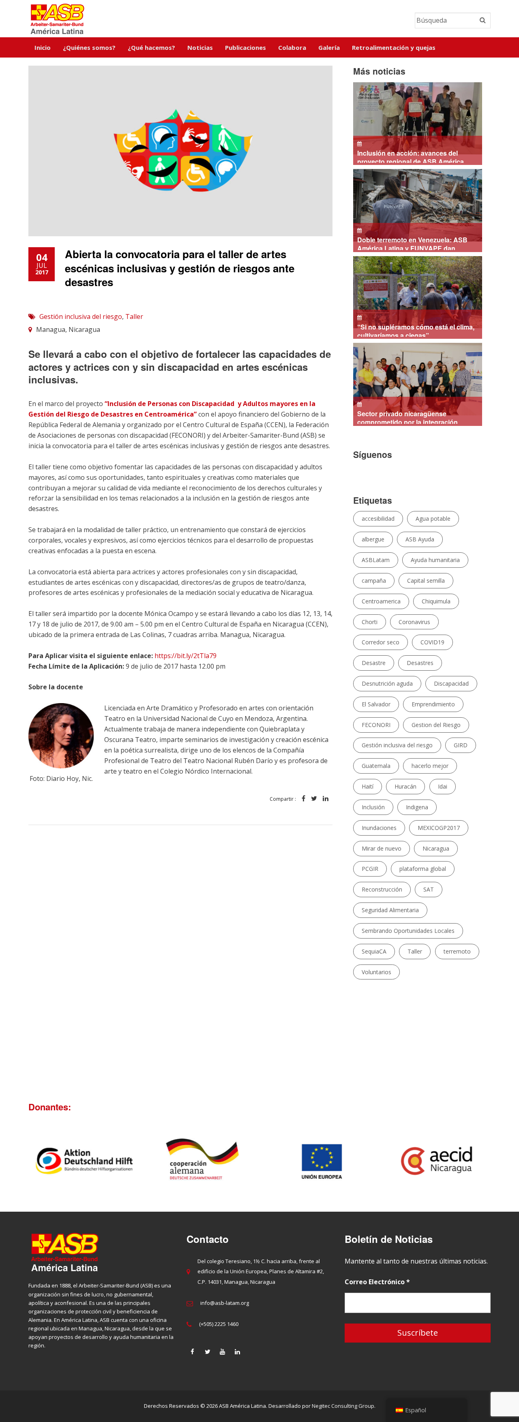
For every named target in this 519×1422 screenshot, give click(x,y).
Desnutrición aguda (387, 683)
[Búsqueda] (483, 20)
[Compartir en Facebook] (303, 798)
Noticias (200, 47)
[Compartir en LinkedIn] (325, 798)
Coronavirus (414, 622)
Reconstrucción (382, 889)
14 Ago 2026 (412, 156)
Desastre (374, 663)
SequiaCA (374, 951)
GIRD (461, 745)
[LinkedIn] (238, 1351)
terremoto (457, 951)
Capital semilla (426, 580)
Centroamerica (381, 601)
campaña (374, 580)
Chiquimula (436, 601)
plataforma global (422, 868)
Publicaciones (245, 47)
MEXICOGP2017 (439, 828)
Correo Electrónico (377, 1281)
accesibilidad (378, 518)
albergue (373, 539)
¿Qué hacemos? (151, 47)
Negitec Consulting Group (343, 1405)
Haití (367, 786)
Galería (329, 47)
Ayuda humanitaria (435, 560)
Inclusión (373, 807)
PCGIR (370, 868)
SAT (428, 889)
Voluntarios (376, 972)
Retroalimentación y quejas (393, 47)
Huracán (405, 786)
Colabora (292, 47)
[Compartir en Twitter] (314, 798)
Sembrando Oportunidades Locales (408, 930)
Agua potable (433, 518)
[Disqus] (180, 957)
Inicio (42, 47)
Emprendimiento (433, 704)
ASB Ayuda (419, 539)
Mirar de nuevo (381, 848)
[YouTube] (223, 1351)
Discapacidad (451, 683)
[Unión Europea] (319, 1161)
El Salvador (376, 704)
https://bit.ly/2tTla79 (185, 655)
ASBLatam (376, 560)
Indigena (417, 807)
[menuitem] (42, 47)
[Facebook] (193, 1351)
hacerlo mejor (430, 766)
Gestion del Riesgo (436, 725)
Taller (134, 316)
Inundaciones (379, 828)
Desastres (420, 663)
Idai (442, 786)
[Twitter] (208, 1351)
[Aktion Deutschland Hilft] (81, 1161)
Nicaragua (435, 848)
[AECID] (438, 1161)
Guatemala (376, 766)
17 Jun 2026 (413, 330)
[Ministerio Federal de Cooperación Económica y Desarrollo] (200, 1161)
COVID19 (432, 642)
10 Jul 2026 (412, 243)
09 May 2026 (405, 417)
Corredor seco (380, 642)
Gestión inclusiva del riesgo (80, 316)
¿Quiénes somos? (89, 47)
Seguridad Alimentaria (390, 910)
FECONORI (376, 725)
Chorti (369, 622)
